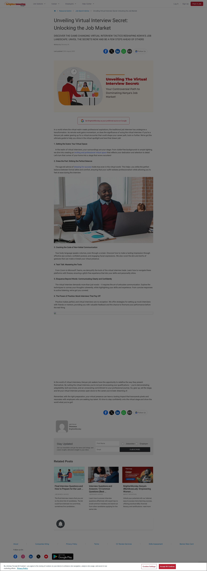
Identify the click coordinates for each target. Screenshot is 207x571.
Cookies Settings (149, 566)
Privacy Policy (22, 568)
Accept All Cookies (167, 566)
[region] (103, 567)
